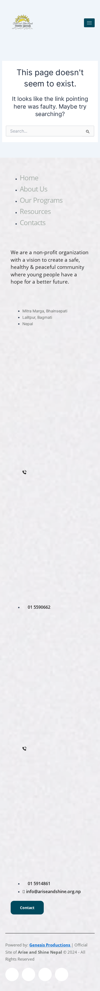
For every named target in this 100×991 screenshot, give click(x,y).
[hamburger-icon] (89, 22)
